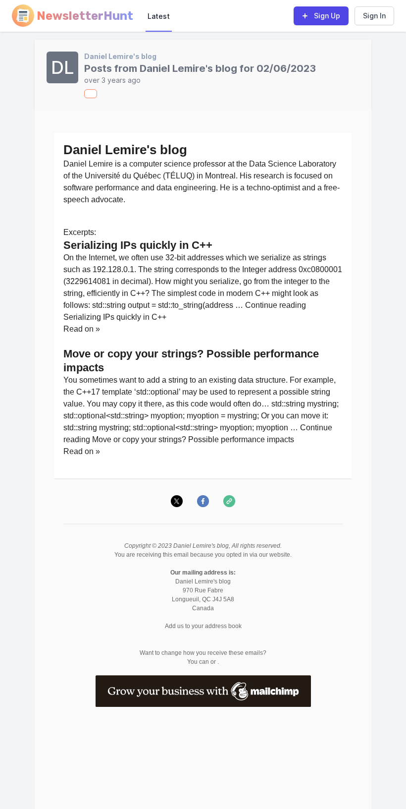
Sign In (374, 15)
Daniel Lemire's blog (120, 56)
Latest (159, 16)
